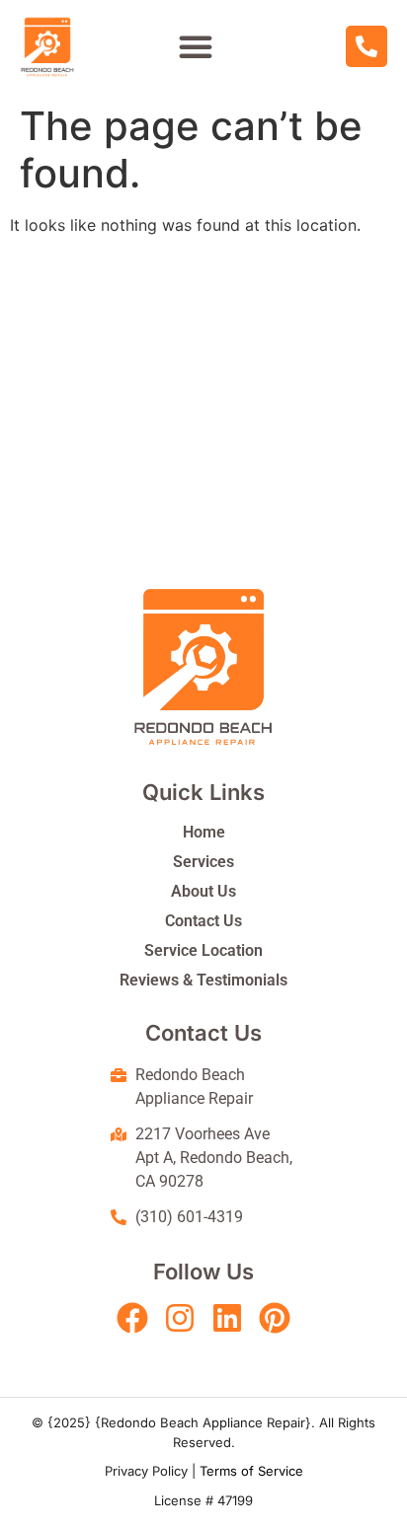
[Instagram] (180, 1318)
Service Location (203, 950)
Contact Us (203, 920)
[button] (195, 46)
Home (204, 832)
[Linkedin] (227, 1318)
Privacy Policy (146, 1471)
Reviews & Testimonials (203, 980)
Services (203, 861)
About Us (203, 891)
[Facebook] (132, 1318)
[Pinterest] (274, 1318)
